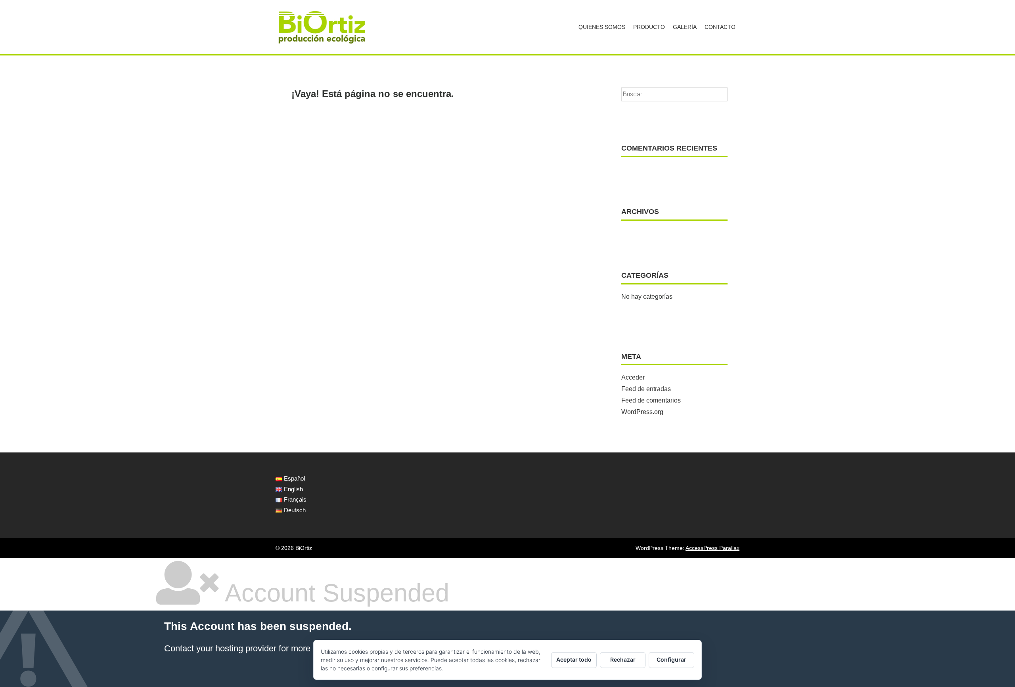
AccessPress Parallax (712, 548)
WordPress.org (642, 411)
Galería (685, 27)
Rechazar (623, 659)
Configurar (671, 659)
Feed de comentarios (651, 400)
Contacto (720, 27)
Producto (649, 27)
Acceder (633, 377)
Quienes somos (601, 27)
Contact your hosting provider (220, 648)
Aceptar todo (574, 659)
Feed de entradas (646, 388)
